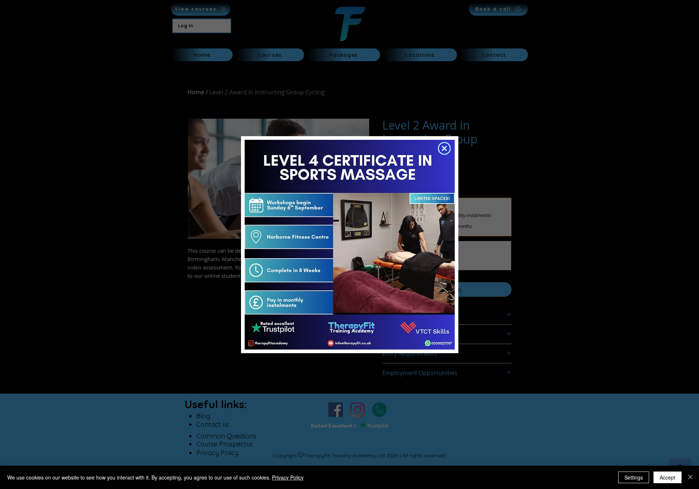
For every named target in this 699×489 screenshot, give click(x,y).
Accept (667, 477)
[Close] (690, 477)
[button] (444, 148)
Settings (633, 477)
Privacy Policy (288, 477)
